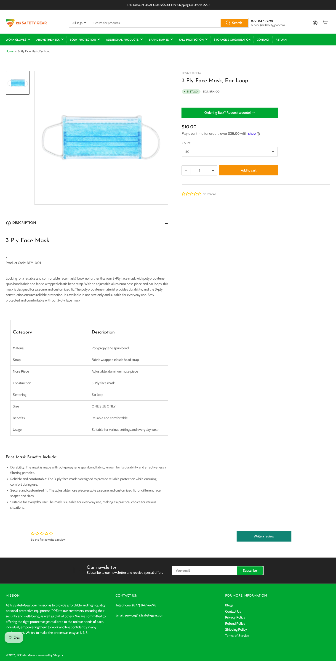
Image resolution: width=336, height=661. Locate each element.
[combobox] (169, 23)
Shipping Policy (236, 629)
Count (186, 143)
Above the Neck (48, 39)
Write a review (264, 536)
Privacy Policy (235, 617)
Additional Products (122, 39)
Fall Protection (191, 39)
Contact (263, 39)
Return (281, 39)
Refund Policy (235, 623)
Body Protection (83, 39)
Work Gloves (16, 39)
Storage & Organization (232, 39)
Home (9, 51)
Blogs (229, 605)
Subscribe (250, 570)
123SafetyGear (191, 73)
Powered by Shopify (50, 655)
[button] (191, 193)
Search (237, 23)
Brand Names (159, 39)
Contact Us (233, 611)
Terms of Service (237, 636)
